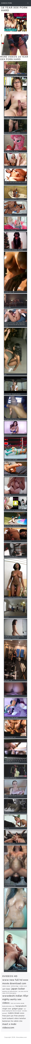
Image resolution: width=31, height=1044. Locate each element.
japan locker (18, 988)
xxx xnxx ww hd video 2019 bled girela (15, 992)
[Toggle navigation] (28, 3)
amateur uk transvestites (9, 991)
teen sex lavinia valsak (17, 1003)
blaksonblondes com (8, 1006)
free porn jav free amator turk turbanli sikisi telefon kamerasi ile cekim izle (14, 1018)
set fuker (6, 989)
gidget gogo (17, 1008)
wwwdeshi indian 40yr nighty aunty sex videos (15, 999)
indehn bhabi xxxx (16, 1013)
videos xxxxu (6, 986)
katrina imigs (15, 986)
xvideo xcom (23, 986)
